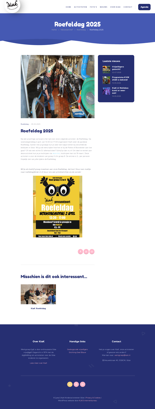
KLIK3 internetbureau (88, 401)
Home (54, 30)
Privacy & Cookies (93, 398)
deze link (56, 153)
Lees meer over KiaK (38, 363)
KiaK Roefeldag (38, 308)
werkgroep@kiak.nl (122, 355)
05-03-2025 (35, 124)
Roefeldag (81, 30)
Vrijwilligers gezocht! (118, 68)
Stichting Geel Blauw (77, 352)
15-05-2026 (116, 83)
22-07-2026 (116, 72)
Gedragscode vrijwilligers (77, 349)
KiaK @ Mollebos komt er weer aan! (120, 90)
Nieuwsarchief (67, 30)
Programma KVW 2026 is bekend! (120, 78)
